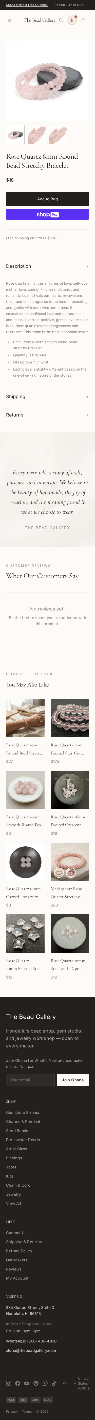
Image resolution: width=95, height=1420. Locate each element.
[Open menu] (9, 20)
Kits (9, 1176)
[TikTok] (54, 1383)
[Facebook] (17, 1383)
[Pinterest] (36, 1383)
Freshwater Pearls (23, 1139)
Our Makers (17, 1260)
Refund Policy (19, 1250)
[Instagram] (8, 1383)
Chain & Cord (18, 1185)
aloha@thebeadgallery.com (31, 1350)
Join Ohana (73, 1080)
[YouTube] (26, 1383)
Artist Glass (16, 1148)
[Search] (61, 20)
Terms (27, 1411)
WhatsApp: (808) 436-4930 (31, 1341)
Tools (11, 1167)
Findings (14, 1158)
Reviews (14, 1269)
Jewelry (13, 1194)
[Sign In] (72, 20)
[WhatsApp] (45, 1383)
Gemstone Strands (23, 1112)
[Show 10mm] (71, 873)
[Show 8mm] (59, 873)
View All (13, 1203)
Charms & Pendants (24, 1121)
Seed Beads (17, 1130)
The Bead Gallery (39, 20)
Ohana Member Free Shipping (27, 5)
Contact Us (16, 1232)
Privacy (12, 1411)
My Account (17, 1278)
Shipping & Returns (24, 1241)
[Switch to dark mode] (65, 1383)
